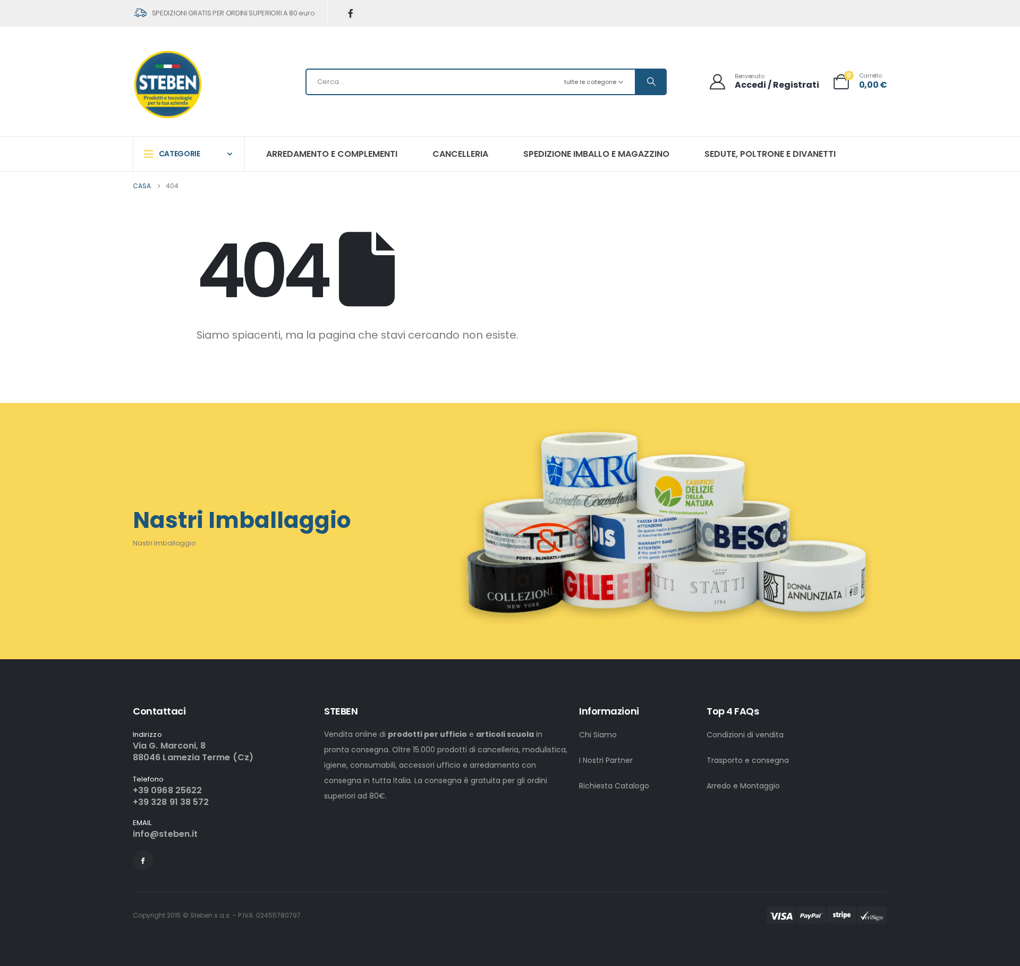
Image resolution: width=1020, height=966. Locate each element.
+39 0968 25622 (167, 790)
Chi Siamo (598, 734)
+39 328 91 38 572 (171, 802)
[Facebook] (350, 13)
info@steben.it (165, 834)
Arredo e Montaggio (743, 785)
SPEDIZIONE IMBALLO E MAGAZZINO (596, 154)
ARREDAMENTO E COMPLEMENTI (331, 154)
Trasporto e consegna (748, 760)
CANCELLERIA (460, 154)
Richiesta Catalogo (614, 785)
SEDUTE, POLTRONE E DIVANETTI (770, 154)
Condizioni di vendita (745, 734)
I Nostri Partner (606, 760)
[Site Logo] (167, 84)
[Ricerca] (650, 82)
